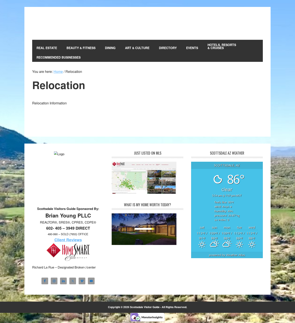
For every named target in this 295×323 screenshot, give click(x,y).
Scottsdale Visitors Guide (61, 23)
